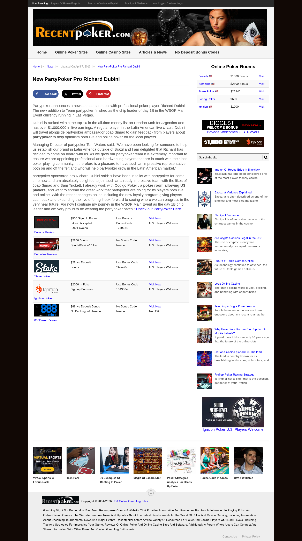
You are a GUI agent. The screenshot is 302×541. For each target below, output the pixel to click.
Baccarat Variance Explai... (103, 3)
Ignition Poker (43, 298)
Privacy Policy (251, 536)
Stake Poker (42, 276)
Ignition (203, 106)
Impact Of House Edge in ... (66, 3)
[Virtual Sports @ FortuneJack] (47, 460)
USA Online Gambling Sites (130, 501)
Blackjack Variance (136, 3)
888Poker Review (45, 320)
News (50, 66)
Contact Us (229, 536)
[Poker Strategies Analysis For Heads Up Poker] (181, 460)
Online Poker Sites (71, 52)
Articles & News (153, 52)
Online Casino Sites (113, 52)
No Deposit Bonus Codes (197, 52)
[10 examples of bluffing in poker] (114, 460)
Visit (261, 76)
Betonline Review (45, 254)
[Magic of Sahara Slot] (148, 460)
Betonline (204, 83)
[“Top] (151, 493)
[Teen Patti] (81, 460)
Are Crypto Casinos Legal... (169, 3)
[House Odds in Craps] (215, 460)
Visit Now (155, 218)
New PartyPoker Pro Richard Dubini (119, 66)
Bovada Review (44, 232)
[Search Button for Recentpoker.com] (265, 157)
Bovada (203, 76)
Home (42, 52)
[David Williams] (248, 460)
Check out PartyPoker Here (158, 209)
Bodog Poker (206, 99)
